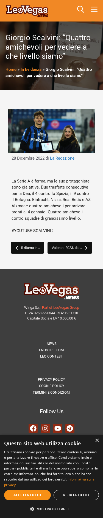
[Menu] (95, 11)
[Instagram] (45, 428)
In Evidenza (31, 69)
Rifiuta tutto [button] (76, 495)
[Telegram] (70, 428)
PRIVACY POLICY (51, 379)
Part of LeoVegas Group (60, 307)
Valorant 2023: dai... (67, 248)
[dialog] (51, 476)
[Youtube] (57, 428)
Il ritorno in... (30, 248)
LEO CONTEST (51, 356)
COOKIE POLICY (51, 386)
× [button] (97, 441)
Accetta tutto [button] (27, 495)
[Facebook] (33, 428)
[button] (80, 11)
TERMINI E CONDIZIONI (51, 392)
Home (10, 69)
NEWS (52, 344)
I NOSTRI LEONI (51, 350)
